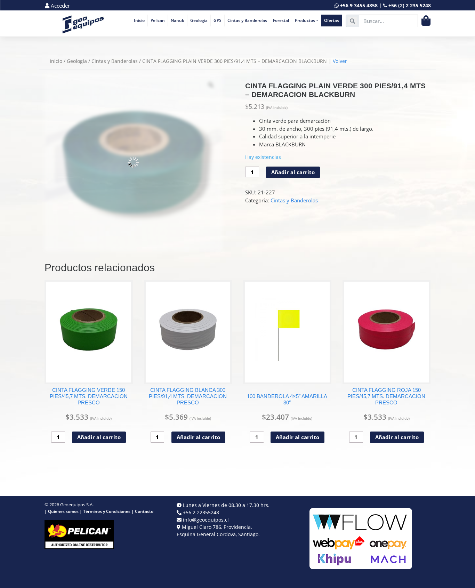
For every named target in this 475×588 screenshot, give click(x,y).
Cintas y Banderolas (247, 20)
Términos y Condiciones (106, 511)
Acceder (59, 5)
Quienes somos (63, 511)
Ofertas (331, 20)
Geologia (199, 20)
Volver (340, 61)
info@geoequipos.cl (206, 519)
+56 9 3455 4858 (359, 5)
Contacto (144, 511)
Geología (77, 61)
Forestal (281, 20)
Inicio (139, 20)
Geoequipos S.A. (77, 504)
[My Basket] (425, 21)
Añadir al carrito (293, 172)
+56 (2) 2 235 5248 (409, 5)
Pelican (158, 20)
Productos (305, 20)
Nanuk (177, 20)
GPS (218, 20)
